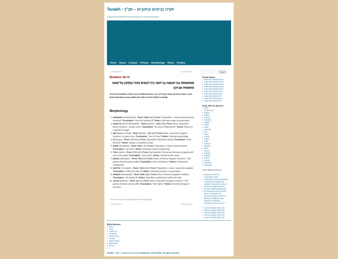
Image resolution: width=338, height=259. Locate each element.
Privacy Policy (114, 236)
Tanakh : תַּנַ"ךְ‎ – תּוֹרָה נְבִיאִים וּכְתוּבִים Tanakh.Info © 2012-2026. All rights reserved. (143, 252)
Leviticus (207, 144)
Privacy (144, 62)
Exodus (207, 113)
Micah (206, 148)
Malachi (207, 146)
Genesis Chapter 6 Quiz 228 (214, 212)
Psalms (206, 158)
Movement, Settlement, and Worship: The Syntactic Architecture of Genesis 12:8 (214, 200)
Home (113, 62)
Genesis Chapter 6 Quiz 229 (214, 210)
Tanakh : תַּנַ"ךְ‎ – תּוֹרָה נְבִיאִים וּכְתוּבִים (140, 9)
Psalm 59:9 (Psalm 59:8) (213, 94)
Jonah (206, 134)
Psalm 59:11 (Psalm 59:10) (213, 89)
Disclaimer (113, 234)
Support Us (113, 231)
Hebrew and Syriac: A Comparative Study (212, 175)
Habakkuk (207, 120)
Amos (206, 108)
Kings (206, 141)
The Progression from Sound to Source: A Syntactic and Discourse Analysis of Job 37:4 (215, 193)
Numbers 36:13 (187, 71)
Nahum (206, 151)
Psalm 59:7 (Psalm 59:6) (213, 98)
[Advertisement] (169, 40)
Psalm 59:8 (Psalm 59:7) (213, 96)
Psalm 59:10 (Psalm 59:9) (213, 91)
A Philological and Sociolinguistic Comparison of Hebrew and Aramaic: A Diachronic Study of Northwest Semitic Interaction (216, 183)
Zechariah (207, 163)
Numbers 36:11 (116, 71)
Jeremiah (207, 129)
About (122, 62)
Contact (133, 62)
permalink (148, 199)
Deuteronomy (209, 110)
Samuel (207, 160)
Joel (205, 132)
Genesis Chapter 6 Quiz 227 (214, 215)
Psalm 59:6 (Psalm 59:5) (213, 101)
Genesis (207, 117)
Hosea (206, 124)
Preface (181, 62)
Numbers (130, 199)
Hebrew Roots (114, 241)
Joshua (206, 136)
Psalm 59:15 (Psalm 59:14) (214, 79)
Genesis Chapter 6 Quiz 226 (214, 217)
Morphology (158, 62)
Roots (170, 62)
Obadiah (207, 155)
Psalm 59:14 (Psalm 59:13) (214, 82)
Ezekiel (206, 115)
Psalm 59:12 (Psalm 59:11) (213, 86)
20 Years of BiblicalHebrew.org (215, 189)
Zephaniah (208, 165)
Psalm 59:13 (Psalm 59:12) (214, 84)
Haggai (206, 122)
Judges (206, 139)
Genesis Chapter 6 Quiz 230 (214, 208)
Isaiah (206, 127)
